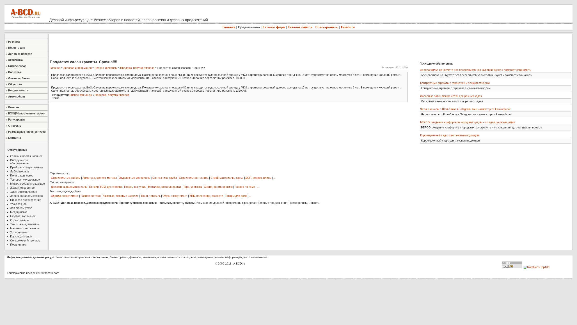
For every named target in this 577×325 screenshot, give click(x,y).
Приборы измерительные (26, 167)
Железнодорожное (22, 187)
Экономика (15, 60)
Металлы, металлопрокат (164, 186)
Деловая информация (77, 68)
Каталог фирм (274, 27)
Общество (15, 84)
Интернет (14, 107)
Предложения (249, 27)
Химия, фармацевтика (218, 186)
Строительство (59, 173)
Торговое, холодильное (25, 179)
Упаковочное (18, 204)
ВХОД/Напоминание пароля (26, 113)
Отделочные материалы (134, 177)
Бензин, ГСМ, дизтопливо (105, 186)
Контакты (14, 137)
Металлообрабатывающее (27, 183)
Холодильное (18, 232)
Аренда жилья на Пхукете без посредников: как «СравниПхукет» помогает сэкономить (475, 70)
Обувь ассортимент (175, 195)
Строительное (19, 220)
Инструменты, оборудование (19, 162)
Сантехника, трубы (164, 177)
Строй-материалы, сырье (227, 177)
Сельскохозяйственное (25, 240)
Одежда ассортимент (64, 195)
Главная (228, 27)
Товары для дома (236, 195)
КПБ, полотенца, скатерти (206, 195)
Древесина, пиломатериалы (69, 186)
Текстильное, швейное (24, 224)
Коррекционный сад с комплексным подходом (449, 135)
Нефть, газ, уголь (135, 186)
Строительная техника (193, 177)
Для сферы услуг (21, 208)
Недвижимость (18, 90)
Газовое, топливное (23, 216)
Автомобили (16, 96)
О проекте (14, 125)
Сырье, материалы (62, 182)
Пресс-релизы (326, 27)
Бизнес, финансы (106, 68)
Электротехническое (23, 191)
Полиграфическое (21, 175)
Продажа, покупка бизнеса (137, 68)
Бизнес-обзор (17, 66)
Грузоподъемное (21, 236)
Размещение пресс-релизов (27, 131)
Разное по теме (245, 186)
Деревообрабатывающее (26, 195)
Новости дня (16, 47)
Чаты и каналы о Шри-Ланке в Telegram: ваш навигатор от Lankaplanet (465, 109)
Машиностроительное (24, 228)
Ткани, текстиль (150, 195)
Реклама (14, 41)
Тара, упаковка (192, 186)
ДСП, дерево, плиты (258, 177)
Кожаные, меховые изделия (121, 195)
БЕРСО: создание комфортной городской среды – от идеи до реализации (467, 122)
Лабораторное (19, 171)
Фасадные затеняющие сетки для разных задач (451, 96)
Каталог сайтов (300, 27)
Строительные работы (65, 177)
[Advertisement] (131, 47)
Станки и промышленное (26, 156)
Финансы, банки (19, 78)
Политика (14, 72)
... (274, 177)
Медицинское (18, 212)
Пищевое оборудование (25, 200)
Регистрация (16, 119)
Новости (348, 27)
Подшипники (18, 244)
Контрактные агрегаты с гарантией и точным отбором (455, 83)
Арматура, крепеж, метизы (99, 177)
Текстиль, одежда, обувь (65, 191)
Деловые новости (20, 54)
